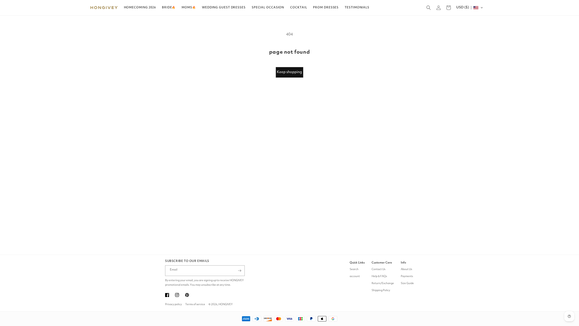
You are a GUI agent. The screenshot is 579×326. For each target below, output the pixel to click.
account (355, 276)
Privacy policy (173, 304)
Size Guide (407, 283)
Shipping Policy (381, 290)
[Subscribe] (239, 270)
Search (354, 269)
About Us (406, 269)
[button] (169, 7)
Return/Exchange (383, 283)
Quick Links (357, 262)
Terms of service (195, 304)
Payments (407, 276)
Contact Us (378, 269)
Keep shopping (289, 72)
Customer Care (382, 262)
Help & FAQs (379, 276)
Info (403, 262)
